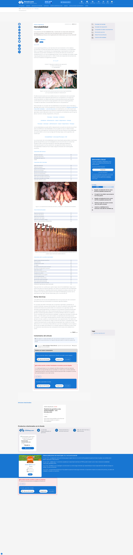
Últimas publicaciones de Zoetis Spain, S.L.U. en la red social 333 (60, 455)
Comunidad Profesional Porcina (30, 3)
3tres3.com (29, 2)
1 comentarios (37, 29)
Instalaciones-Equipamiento (76, 5)
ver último (38, 376)
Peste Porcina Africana (100, 34)
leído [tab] (97, 186)
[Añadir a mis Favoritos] (19, 45)
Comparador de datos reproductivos (104, 29)
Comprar (28, 448)
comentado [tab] (108, 186)
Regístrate (59, 359)
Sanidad (28, 5)
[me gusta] (19, 51)
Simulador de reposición (101, 27)
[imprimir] (19, 48)
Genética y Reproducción (39, 24)
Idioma (74, 24)
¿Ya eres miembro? (103, 172)
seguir (41, 41)
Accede (67, 359)
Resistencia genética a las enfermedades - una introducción (52, 410)
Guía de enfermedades (100, 37)
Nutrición (46, 5)
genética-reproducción (99, 333)
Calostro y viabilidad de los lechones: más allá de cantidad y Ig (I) (102, 208)
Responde (75, 345)
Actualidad (21, 5)
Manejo (66, 5)
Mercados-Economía (37, 5)
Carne (86, 5)
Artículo (55, 406)
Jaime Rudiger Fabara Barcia (50, 345)
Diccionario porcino (100, 32)
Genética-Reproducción (56, 5)
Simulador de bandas (100, 24)
